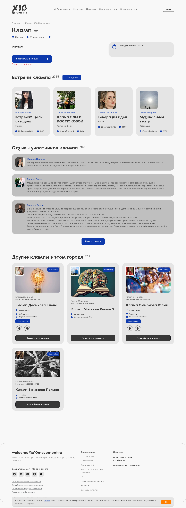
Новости (78, 9)
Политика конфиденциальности (27, 488)
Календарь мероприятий (92, 481)
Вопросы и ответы (89, 490)
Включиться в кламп (27, 59)
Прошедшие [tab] (71, 77)
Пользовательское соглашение (26, 481)
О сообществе (87, 456)
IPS (82, 477)
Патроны (91, 9)
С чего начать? (87, 461)
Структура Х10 (87, 465)
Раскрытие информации (23, 492)
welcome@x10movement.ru (37, 453)
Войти (168, 9)
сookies (47, 500)
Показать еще (93, 241)
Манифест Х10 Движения (126, 465)
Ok (166, 502)
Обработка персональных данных (27, 485)
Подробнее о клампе (37, 338)
